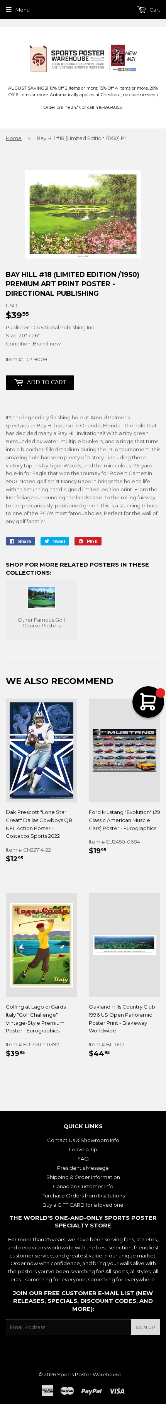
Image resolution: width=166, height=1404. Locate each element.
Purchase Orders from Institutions (83, 1195)
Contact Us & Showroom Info (83, 1140)
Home (14, 138)
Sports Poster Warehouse (89, 1374)
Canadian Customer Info (83, 1186)
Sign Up (145, 1327)
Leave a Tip (83, 1149)
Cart (154, 10)
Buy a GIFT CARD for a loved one (83, 1205)
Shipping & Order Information (83, 1177)
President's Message (83, 1168)
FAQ (83, 1159)
